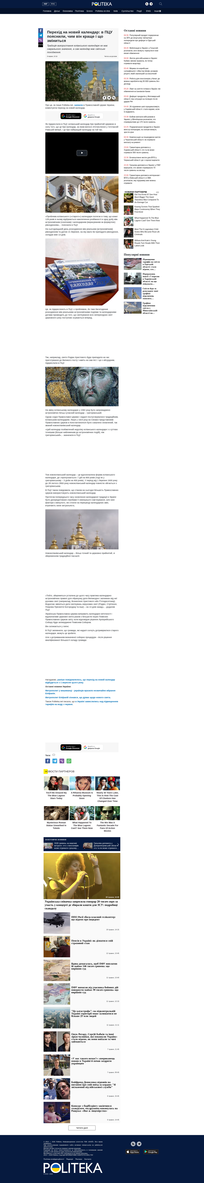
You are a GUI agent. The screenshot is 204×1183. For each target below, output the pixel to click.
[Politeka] (102, 4)
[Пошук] (160, 3)
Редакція (69, 1159)
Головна (47, 11)
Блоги (90, 11)
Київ (116, 11)
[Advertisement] (82, 575)
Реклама (78, 1159)
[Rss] (146, 3)
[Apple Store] (132, 1151)
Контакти (87, 1159)
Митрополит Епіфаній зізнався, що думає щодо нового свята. (78, 697)
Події (139, 11)
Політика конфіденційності (54, 1159)
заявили (78, 105)
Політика (79, 11)
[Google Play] (151, 1151)
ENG (148, 11)
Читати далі (82, 1128)
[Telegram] (151, 3)
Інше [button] (156, 11)
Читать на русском (110, 56)
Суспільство (127, 11)
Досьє (57, 11)
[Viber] (40, 40)
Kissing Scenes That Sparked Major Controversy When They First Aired (147, 209)
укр (45, 4)
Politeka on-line (102, 11)
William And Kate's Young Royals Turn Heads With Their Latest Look (147, 243)
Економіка (68, 11)
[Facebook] (40, 30)
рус (53, 4)
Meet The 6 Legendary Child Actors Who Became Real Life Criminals (147, 231)
